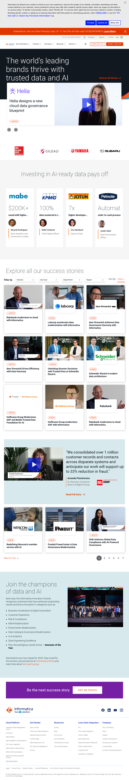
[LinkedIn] (109, 710)
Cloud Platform (13, 722)
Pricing (110, 37)
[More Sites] (121, 37)
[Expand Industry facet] (33, 280)
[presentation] (9, 130)
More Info (115, 23)
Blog (55, 731)
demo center (115, 44)
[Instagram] (121, 710)
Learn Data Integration (88, 722)
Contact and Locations (110, 743)
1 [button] (99, 558)
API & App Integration (13, 744)
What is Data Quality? (85, 746)
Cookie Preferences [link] (41, 768)
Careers (104, 735)
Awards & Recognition (109, 739)
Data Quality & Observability (15, 748)
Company (91, 37)
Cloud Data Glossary (61, 746)
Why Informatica (21, 44)
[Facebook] (103, 710)
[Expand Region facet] (102, 280)
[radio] (123, 279)
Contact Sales (34, 739)
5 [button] (118, 558)
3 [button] (109, 558)
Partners (72, 44)
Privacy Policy (16, 768)
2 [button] (104, 558)
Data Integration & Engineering (16, 741)
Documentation (59, 739)
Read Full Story (74, 494)
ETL (79, 727)
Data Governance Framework (88, 743)
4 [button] (113, 558)
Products (36, 44)
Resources (60, 44)
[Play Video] (88, 104)
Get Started (35, 722)
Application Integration (86, 754)
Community (58, 735)
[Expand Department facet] (79, 280)
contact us (97, 44)
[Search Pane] (85, 44)
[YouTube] (115, 710)
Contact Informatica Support (112, 750)
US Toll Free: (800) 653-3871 (71, 37)
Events (56, 727)
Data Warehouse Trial (37, 743)
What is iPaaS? (83, 735)
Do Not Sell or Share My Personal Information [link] (65, 768)
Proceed (90, 23)
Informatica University (61, 743)
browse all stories (109, 78)
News (104, 731)
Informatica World (45, 661)
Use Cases (47, 44)
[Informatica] (10, 44)
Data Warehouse (83, 739)
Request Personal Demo (38, 735)
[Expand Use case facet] (56, 280)
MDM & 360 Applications (14, 752)
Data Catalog (10, 737)
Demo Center (34, 727)
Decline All (102, 23)
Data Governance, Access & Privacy (15, 756)
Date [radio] (120, 279)
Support (102, 37)
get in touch (87, 690)
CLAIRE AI (9, 733)
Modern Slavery (28, 768)
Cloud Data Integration (85, 731)
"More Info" (101, 12)
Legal (7, 768)
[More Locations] (84, 37)
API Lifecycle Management (39, 746)
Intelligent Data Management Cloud (15, 728)
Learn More (110, 31)
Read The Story (16, 241)
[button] (122, 557)
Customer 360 (83, 750)
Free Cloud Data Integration (39, 731)
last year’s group (31, 664)
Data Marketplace (11, 761)
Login (117, 37)
